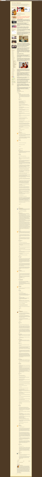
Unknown (20, 270)
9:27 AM (19, 269)
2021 (12, 52)
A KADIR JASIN (20, 311)
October (13, 58)
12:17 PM (19, 362)
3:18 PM (19, 372)
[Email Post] (23, 91)
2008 (12, 74)
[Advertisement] (13, 99)
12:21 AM (19, 321)
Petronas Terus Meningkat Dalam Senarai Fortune (14, 64)
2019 (12, 53)
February (13, 70)
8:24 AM (19, 131)
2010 (12, 73)
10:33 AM (19, 149)
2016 (12, 55)
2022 (12, 51)
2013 (12, 71)
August (13, 59)
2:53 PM (19, 451)
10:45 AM (19, 278)
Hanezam (20, 452)
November (13, 57)
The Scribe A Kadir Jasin (16, 2)
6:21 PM (19, 239)
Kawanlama (20, 132)
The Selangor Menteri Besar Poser (14, 60)
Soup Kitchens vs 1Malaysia (14, 65)
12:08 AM (19, 255)
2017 (12, 54)
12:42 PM (19, 338)
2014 (12, 56)
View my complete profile (19, 472)
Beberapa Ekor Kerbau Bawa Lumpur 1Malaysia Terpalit (14, 67)
